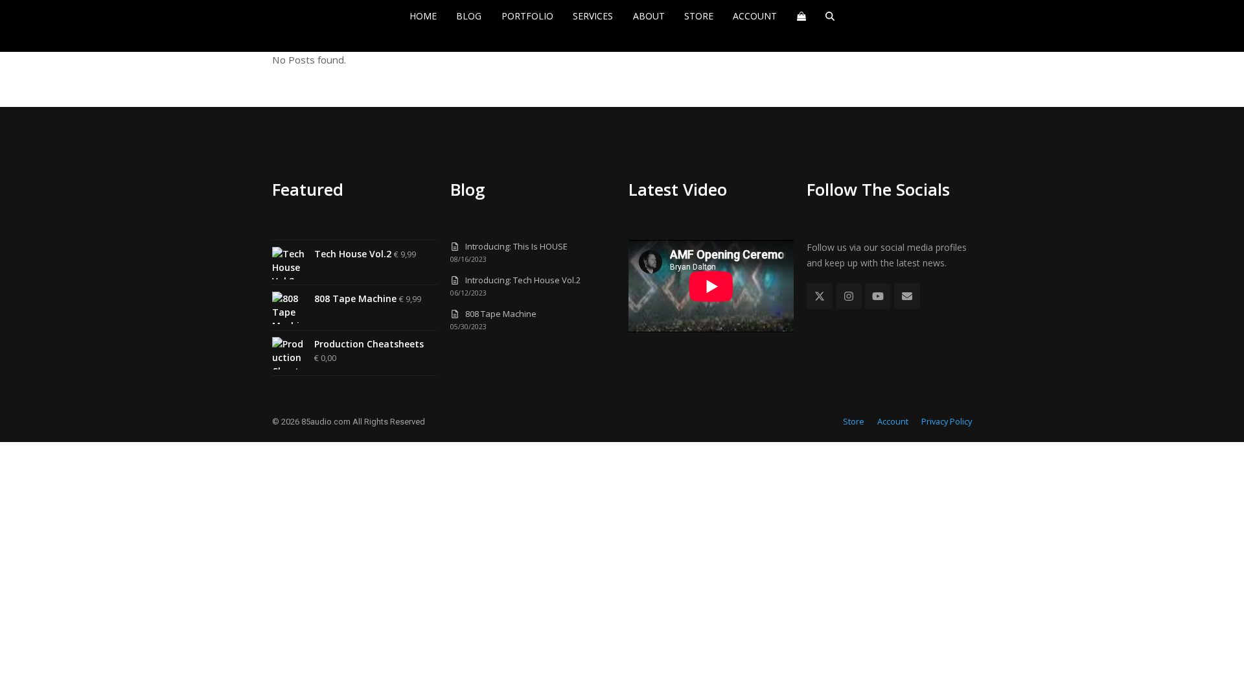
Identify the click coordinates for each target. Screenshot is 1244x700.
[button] (801, 16)
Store (853, 421)
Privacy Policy (946, 421)
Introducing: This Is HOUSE (516, 246)
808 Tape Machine (500, 314)
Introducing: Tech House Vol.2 (523, 280)
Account (892, 421)
